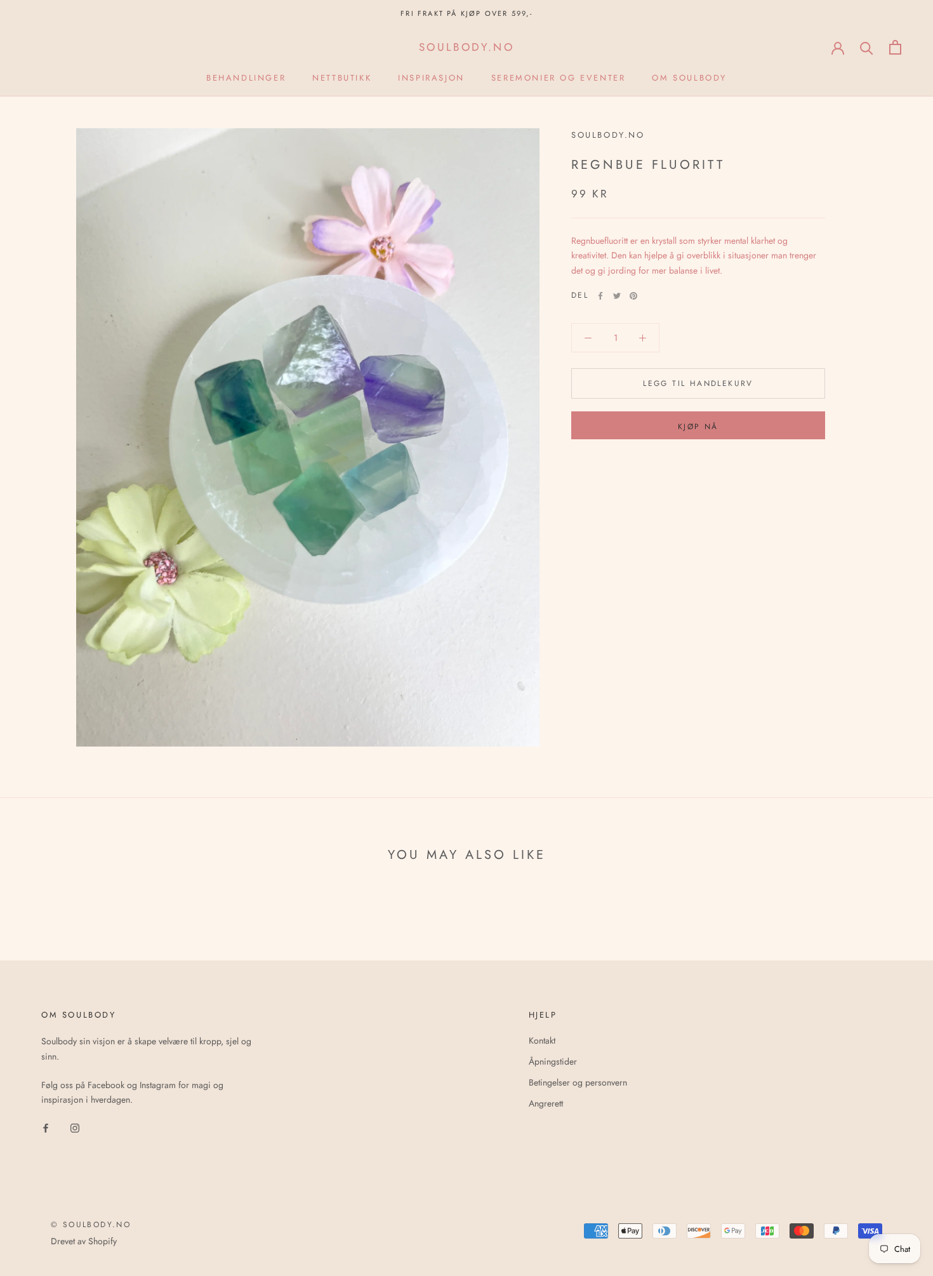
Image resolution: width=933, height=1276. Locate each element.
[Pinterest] (633, 296)
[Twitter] (617, 296)
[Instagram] (74, 1127)
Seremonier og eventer (558, 78)
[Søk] (866, 47)
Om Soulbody (689, 78)
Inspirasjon (431, 78)
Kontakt (542, 1040)
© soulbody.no (91, 1224)
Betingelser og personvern (578, 1082)
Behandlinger (246, 78)
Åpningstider (553, 1061)
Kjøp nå (698, 426)
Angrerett (546, 1103)
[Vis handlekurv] (895, 47)
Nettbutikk (341, 78)
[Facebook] (600, 296)
